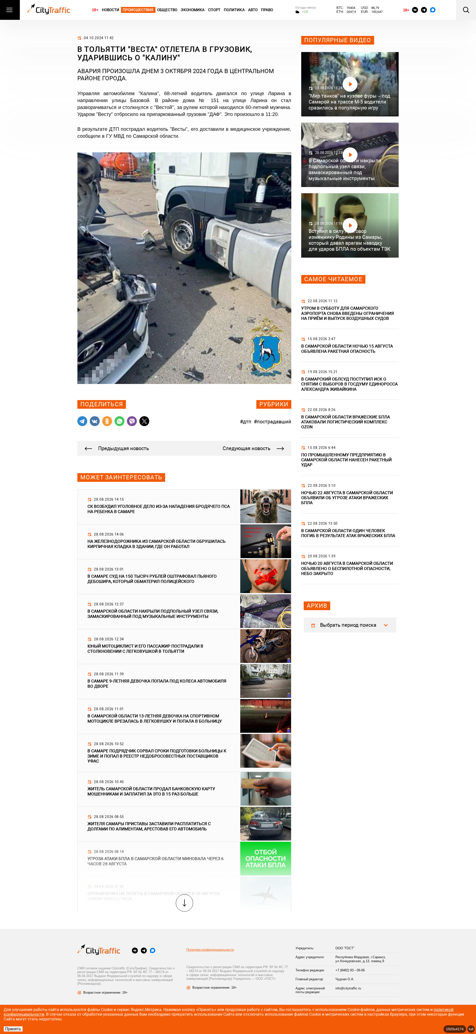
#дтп (245, 422)
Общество (167, 10)
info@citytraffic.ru (348, 988)
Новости (110, 10)
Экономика (193, 10)
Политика (234, 10)
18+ (95, 10)
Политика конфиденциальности (210, 950)
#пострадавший (272, 422)
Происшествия (138, 10)
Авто (253, 10)
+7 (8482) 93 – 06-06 (350, 970)
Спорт (214, 10)
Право (267, 10)
